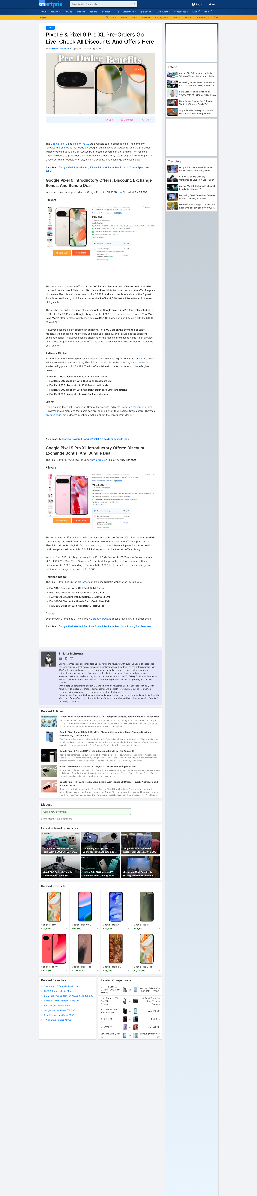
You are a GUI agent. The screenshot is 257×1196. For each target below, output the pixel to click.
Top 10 (176, 17)
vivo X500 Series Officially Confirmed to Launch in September (57, 874)
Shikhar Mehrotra (71, 653)
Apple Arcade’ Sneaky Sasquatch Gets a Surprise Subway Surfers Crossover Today (196, 112)
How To (68, 11)
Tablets (93, 11)
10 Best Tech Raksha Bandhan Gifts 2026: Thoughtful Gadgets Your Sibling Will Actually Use (109, 716)
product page (53, 414)
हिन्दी (216, 17)
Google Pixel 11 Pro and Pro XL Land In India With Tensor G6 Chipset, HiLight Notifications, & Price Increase (109, 783)
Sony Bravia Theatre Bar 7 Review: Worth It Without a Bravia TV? (196, 102)
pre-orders (97, 459)
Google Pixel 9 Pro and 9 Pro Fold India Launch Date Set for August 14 (96, 750)
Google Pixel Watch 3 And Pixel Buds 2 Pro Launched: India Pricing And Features (105, 626)
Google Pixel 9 (59, 143)
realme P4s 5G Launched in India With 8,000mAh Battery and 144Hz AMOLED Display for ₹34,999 (60, 850)
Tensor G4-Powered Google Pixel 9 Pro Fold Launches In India (94, 438)
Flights (207, 11)
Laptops (106, 11)
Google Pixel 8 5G (112, 966)
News (43, 11)
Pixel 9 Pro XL (81, 143)
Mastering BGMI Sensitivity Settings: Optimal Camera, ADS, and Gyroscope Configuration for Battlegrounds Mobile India (140, 874)
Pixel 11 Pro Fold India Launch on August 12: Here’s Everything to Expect (98, 766)
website (137, 362)
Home (124, 17)
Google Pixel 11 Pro (81, 966)
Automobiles (203, 17)
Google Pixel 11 (141, 924)
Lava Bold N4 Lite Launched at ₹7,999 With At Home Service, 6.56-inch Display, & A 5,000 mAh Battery (197, 93)
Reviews (55, 11)
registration (140, 406)
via (120, 192)
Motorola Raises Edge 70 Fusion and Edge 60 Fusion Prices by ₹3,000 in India (197, 206)
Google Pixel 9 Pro (143, 966)
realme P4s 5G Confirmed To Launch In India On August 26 (98, 874)
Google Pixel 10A (49, 966)
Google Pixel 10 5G (81, 924)
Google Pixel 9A (111, 924)
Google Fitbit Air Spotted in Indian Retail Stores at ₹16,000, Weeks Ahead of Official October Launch (140, 850)
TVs (117, 11)
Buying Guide (161, 17)
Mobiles (81, 11)
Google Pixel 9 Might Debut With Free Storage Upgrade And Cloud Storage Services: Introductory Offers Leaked (105, 734)
